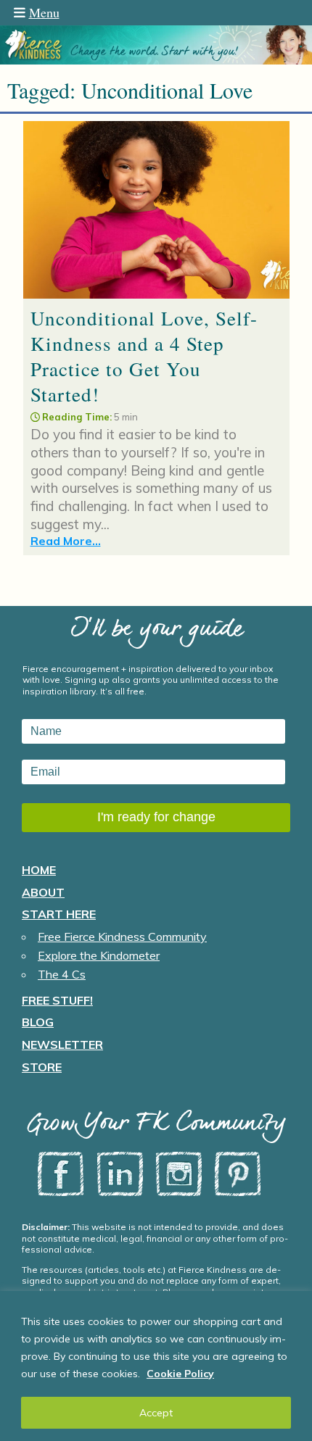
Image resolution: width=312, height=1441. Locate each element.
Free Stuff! (57, 1000)
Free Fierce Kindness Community (122, 936)
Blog (38, 1022)
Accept (156, 1412)
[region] (156, 1366)
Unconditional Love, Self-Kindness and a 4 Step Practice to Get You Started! (144, 356)
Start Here (59, 914)
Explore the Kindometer (99, 955)
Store (42, 1067)
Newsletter (62, 1044)
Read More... (65, 540)
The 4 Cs (62, 974)
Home (39, 870)
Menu (44, 12)
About (43, 892)
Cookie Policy (180, 1373)
